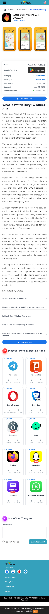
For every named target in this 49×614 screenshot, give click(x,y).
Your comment (9, 524)
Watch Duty (40, 79)
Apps (12, 10)
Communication (22, 10)
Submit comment (38, 542)
